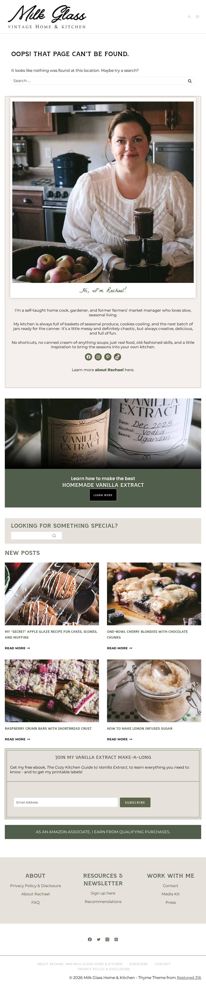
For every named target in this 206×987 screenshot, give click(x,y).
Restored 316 (189, 977)
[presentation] (52, 594)
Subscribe (139, 964)
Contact (170, 885)
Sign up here (103, 893)
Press (171, 902)
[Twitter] (98, 939)
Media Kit (171, 894)
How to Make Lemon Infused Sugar (139, 729)
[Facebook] (90, 939)
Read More (17, 648)
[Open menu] (197, 17)
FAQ (35, 902)
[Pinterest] (116, 939)
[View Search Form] (189, 16)
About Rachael (35, 894)
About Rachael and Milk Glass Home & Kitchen (80, 964)
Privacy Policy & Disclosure (35, 885)
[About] (103, 192)
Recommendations (103, 901)
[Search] (54, 536)
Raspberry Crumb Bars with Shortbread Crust (48, 729)
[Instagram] (107, 939)
